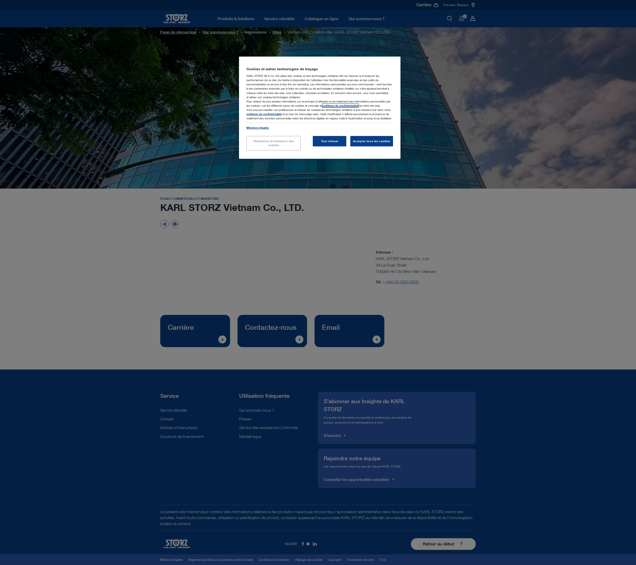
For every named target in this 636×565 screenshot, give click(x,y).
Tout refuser (329, 141)
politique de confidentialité (340, 105)
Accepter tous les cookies (371, 141)
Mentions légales (257, 127)
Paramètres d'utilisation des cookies (273, 143)
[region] (319, 108)
